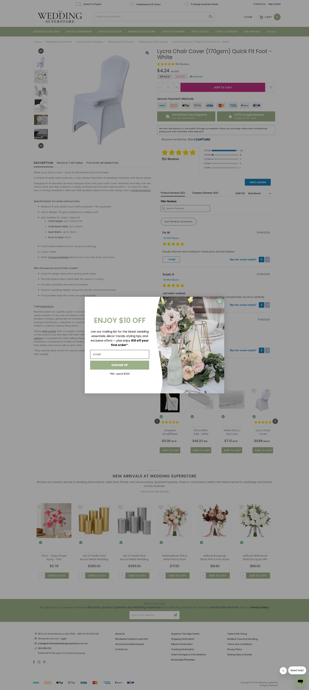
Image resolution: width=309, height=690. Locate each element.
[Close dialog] (220, 301)
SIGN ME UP (119, 365)
